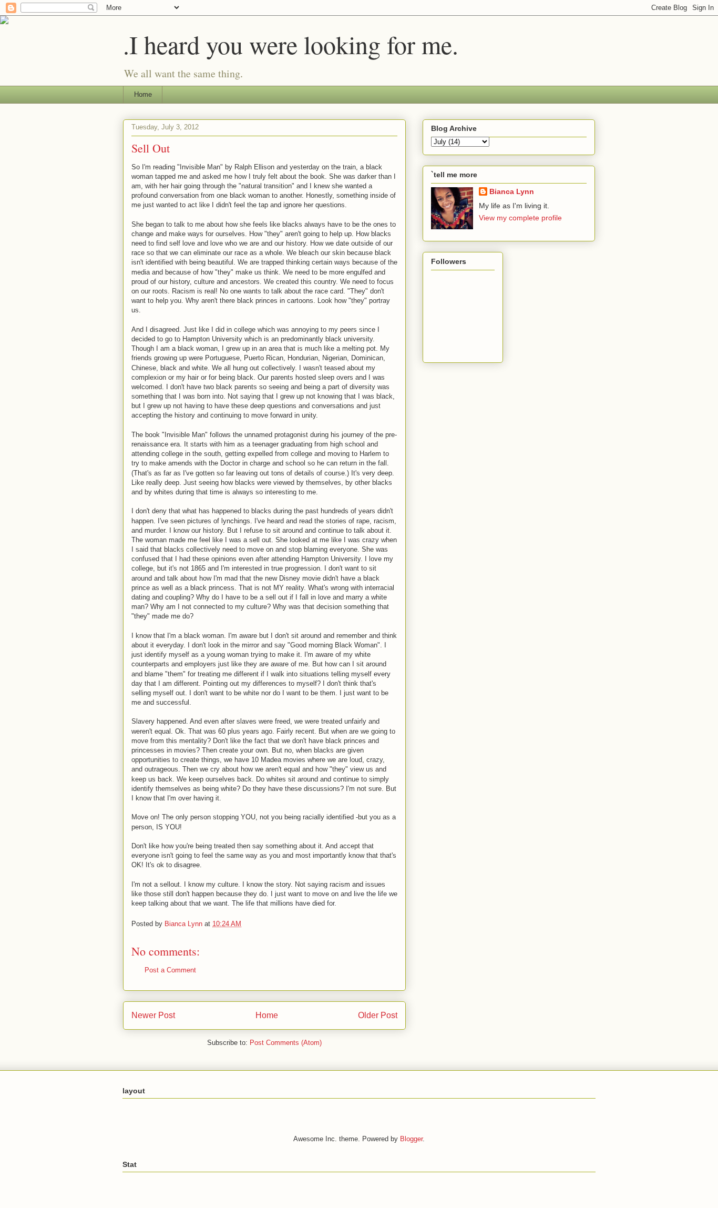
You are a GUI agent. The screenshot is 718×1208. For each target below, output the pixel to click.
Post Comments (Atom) (286, 1043)
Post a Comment (170, 970)
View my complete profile (520, 218)
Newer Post (153, 1015)
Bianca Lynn (511, 191)
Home (143, 94)
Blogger (411, 1139)
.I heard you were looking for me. (290, 44)
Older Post (377, 1015)
